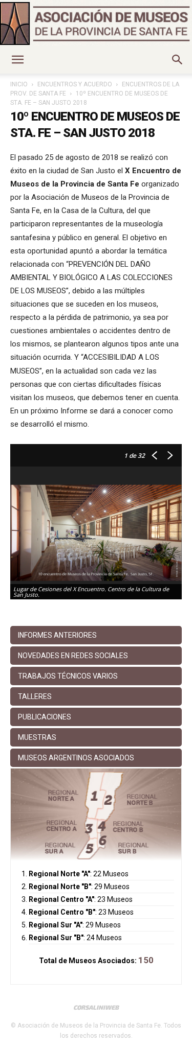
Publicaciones (44, 717)
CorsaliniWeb (96, 1007)
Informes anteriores (57, 635)
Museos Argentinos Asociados (76, 758)
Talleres (35, 696)
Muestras (37, 737)
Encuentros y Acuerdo (74, 84)
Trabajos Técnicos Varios (68, 676)
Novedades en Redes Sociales (73, 655)
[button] (17, 60)
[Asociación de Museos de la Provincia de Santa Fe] (96, 23)
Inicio (19, 84)
